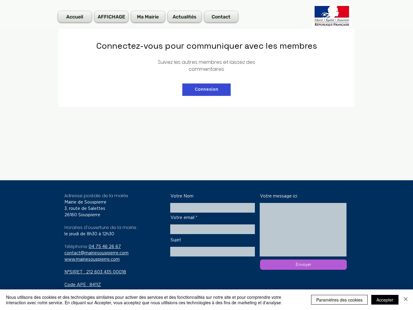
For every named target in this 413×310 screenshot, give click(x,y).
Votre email (182, 218)
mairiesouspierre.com (106, 253)
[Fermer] (405, 299)
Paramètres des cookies (339, 300)
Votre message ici (278, 196)
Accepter (384, 300)
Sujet (176, 240)
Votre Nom (182, 196)
